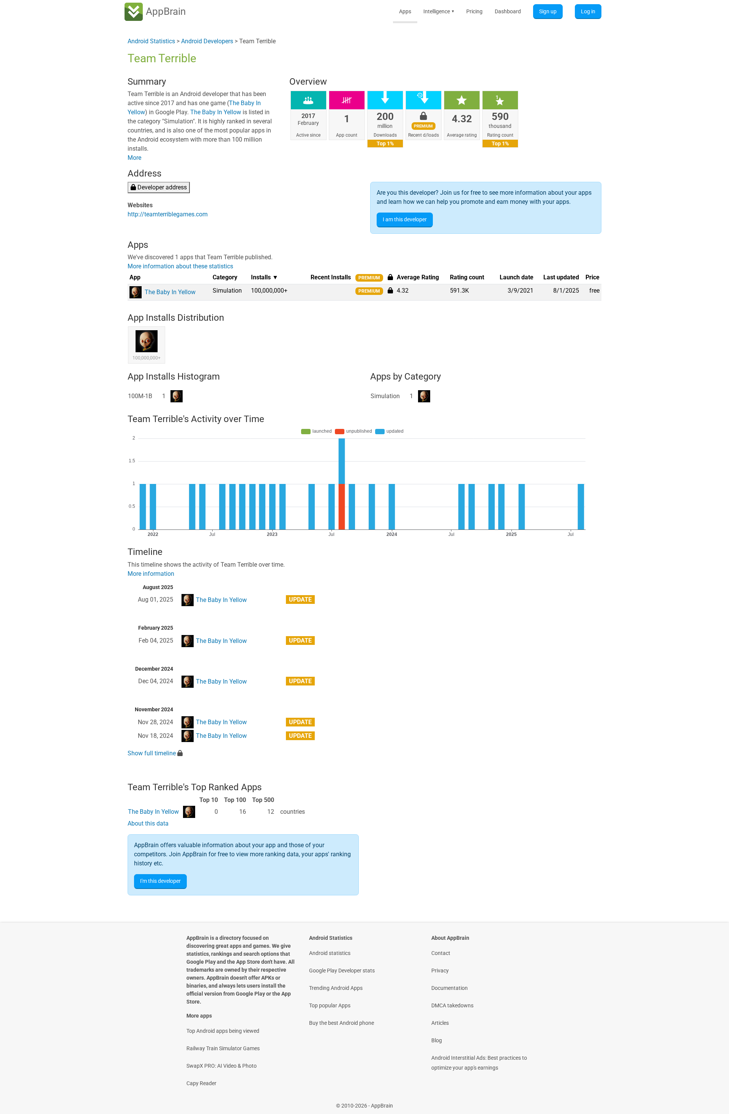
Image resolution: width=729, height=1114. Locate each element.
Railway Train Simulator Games (223, 1048)
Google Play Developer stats (342, 970)
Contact (440, 953)
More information (151, 573)
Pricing (474, 11)
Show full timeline (152, 753)
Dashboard (508, 11)
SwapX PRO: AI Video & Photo (221, 1066)
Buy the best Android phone (341, 1023)
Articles (440, 1023)
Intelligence (438, 11)
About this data (148, 823)
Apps (405, 11)
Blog (436, 1040)
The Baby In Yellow (215, 112)
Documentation (449, 988)
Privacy (440, 970)
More (134, 157)
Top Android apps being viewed (222, 1031)
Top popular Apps (329, 1005)
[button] (390, 290)
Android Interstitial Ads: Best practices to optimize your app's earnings (479, 1063)
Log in (588, 11)
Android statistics (329, 953)
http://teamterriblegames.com (168, 214)
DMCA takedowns (452, 1005)
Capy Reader (201, 1083)
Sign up (548, 11)
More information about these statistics (180, 266)
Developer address (161, 187)
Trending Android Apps (336, 988)
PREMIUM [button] (369, 277)
